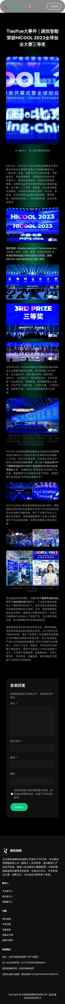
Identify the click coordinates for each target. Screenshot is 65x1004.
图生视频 (6, 918)
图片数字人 (7, 896)
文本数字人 (7, 891)
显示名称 (16, 741)
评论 (13, 703)
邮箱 (13, 757)
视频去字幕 (7, 935)
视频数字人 (7, 901)
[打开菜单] (30, 6)
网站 (12, 773)
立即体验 (54, 6)
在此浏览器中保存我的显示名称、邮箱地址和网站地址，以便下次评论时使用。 (33, 794)
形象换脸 (6, 929)
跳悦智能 (15, 6)
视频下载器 (7, 940)
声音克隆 (6, 924)
